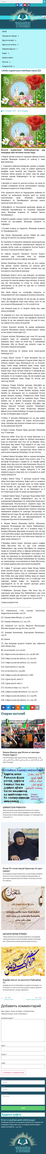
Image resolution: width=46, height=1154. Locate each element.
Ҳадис (4, 53)
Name (3, 1079)
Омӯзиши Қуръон (9, 49)
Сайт (3, 1063)
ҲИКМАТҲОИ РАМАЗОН (14, 807)
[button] (3, 707)
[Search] (44, 1)
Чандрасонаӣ (7, 66)
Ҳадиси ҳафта (7, 58)
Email (4, 1054)
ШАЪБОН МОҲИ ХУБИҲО (15, 934)
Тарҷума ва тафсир (9, 36)
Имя (3, 1045)
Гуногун (5, 62)
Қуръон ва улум (8, 40)
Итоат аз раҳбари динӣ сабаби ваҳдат (18, 1120)
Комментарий (7, 1018)
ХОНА (4, 32)
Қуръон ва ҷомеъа (9, 45)
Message (4, 1093)
